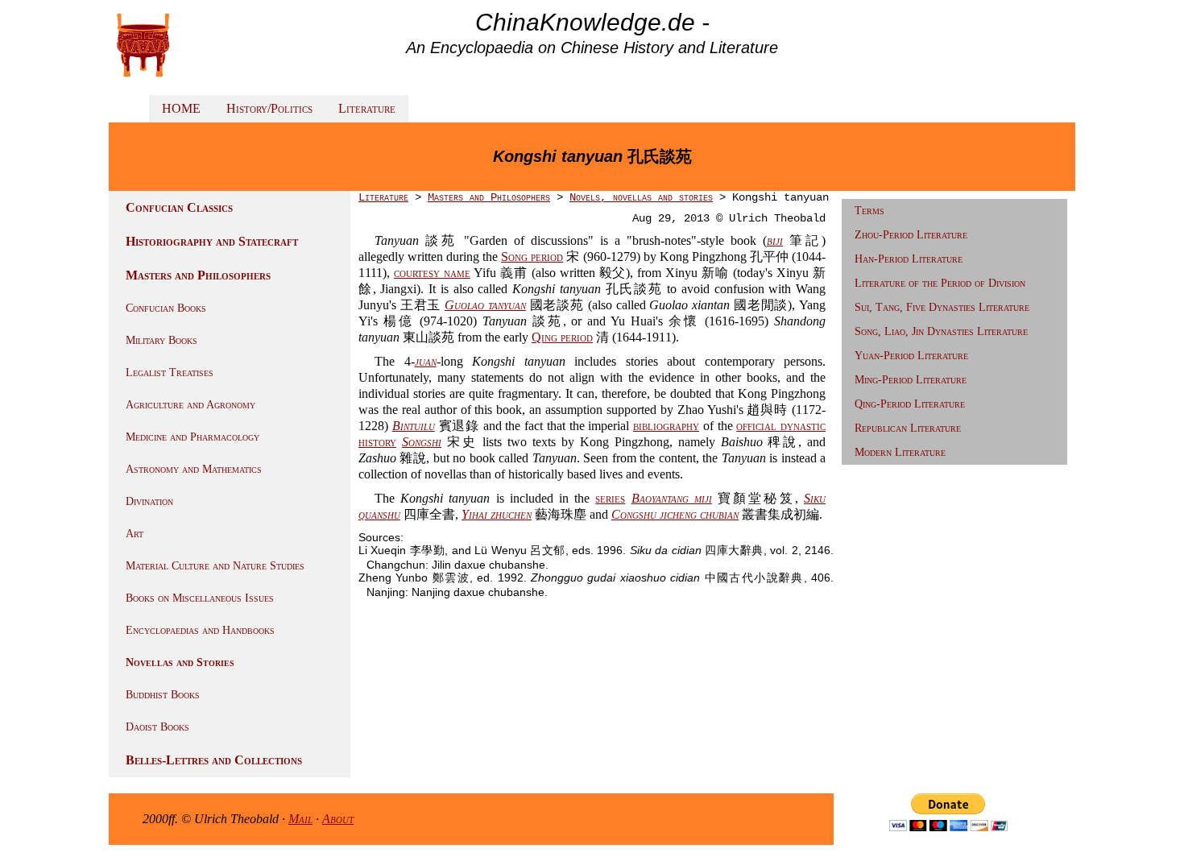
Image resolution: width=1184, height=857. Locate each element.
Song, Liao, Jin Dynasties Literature (941, 331)
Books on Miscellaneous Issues (200, 598)
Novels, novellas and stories (641, 197)
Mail (300, 819)
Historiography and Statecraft (212, 241)
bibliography (666, 426)
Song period (532, 256)
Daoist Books (157, 727)
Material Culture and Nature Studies (215, 566)
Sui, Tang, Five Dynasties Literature (942, 307)
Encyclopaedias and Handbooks (200, 630)
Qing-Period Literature (910, 404)
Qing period (562, 337)
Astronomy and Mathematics (194, 469)
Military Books (161, 340)
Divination (149, 501)
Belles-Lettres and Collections (214, 760)
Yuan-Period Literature (911, 356)
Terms (869, 211)
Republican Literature (908, 428)
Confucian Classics (179, 207)
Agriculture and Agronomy (190, 405)
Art (134, 534)
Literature (366, 108)
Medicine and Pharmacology (192, 437)
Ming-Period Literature (911, 380)
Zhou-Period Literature (911, 235)
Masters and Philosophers (198, 275)
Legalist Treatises (169, 372)
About (338, 819)
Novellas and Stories (180, 662)
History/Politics (269, 108)
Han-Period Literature (909, 259)
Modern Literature (900, 452)
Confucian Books (166, 308)
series (610, 498)
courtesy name (432, 272)
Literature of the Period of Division (940, 283)
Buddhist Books (163, 695)
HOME (181, 108)
